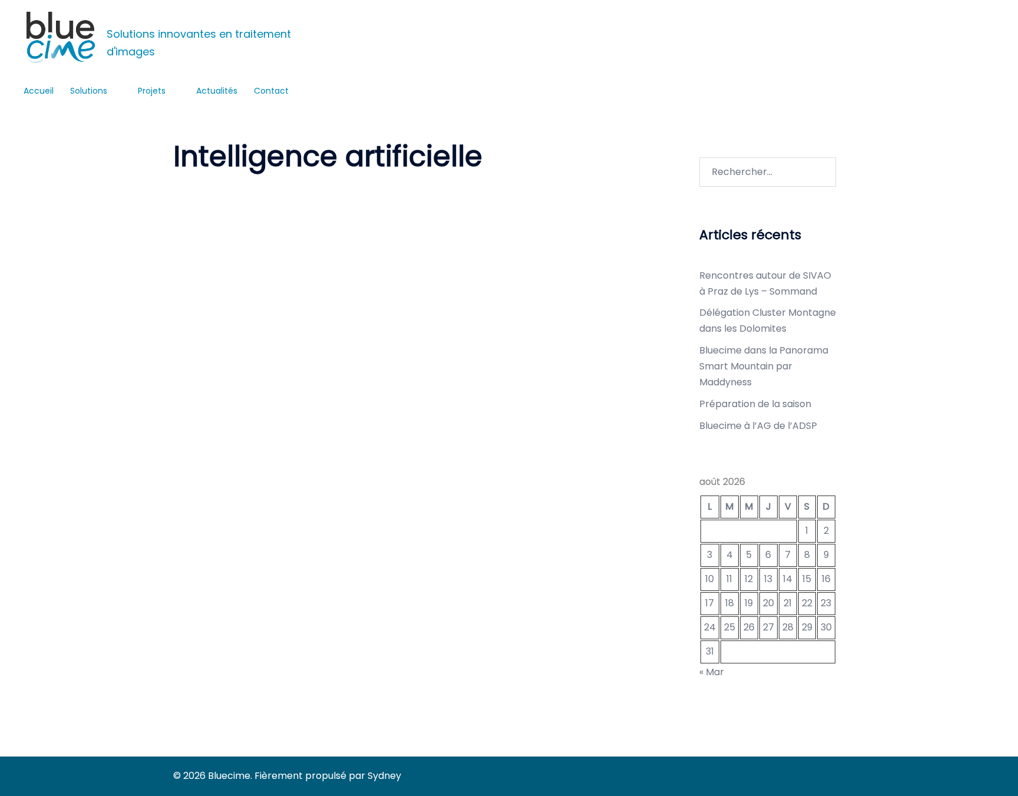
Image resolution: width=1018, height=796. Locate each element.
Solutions (88, 91)
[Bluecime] (61, 37)
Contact (271, 91)
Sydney (384, 775)
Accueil (39, 91)
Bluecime (123, 18)
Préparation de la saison (755, 404)
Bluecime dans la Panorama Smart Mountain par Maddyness (763, 366)
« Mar (711, 672)
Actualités (216, 91)
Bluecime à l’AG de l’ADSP (758, 425)
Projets (152, 91)
